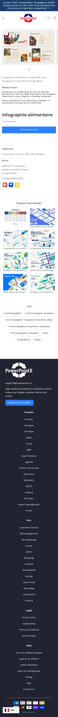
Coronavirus (29, 594)
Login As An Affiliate (29, 658)
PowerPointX (31, 712)
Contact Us (29, 689)
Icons (45, 333)
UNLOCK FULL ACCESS (19, 402)
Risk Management (29, 533)
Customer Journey (29, 527)
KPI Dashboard (29, 539)
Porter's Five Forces (29, 468)
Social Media (29, 570)
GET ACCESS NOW (29, 129)
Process (29, 419)
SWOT (29, 552)
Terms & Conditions (29, 629)
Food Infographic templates (39, 313)
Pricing (29, 677)
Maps (29, 437)
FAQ (29, 683)
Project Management (29, 504)
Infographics (23, 339)
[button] (3, 18)
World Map (29, 588)
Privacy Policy (29, 617)
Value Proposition (29, 665)
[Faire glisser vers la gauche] (23, 70)
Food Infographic (12, 313)
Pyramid (29, 564)
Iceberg (29, 492)
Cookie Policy (29, 623)
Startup (29, 576)
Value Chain (29, 582)
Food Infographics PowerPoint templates (29, 326)
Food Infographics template (24, 333)
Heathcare (29, 474)
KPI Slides (29, 431)
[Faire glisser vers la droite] (35, 70)
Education (29, 480)
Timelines (29, 425)
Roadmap (29, 558)
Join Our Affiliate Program (29, 652)
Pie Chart (29, 498)
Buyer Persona (29, 456)
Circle (29, 443)
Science (29, 600)
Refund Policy (29, 635)
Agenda (29, 462)
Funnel (29, 546)
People (37, 339)
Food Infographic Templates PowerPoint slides (29, 320)
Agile (29, 449)
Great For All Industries (29, 671)
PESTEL (29, 486)
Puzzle (29, 510)
